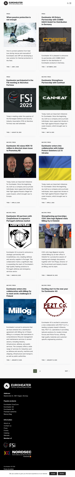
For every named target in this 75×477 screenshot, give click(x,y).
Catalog (6, 433)
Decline (62, 473)
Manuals (6, 435)
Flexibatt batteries (10, 412)
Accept (53, 473)
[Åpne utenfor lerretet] (70, 3)
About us (7, 423)
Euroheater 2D (9, 407)
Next (66, 371)
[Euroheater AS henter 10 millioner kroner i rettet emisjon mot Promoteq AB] (20, 166)
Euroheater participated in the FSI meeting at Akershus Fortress (19, 82)
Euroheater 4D (9, 409)
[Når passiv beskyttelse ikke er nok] (20, 35)
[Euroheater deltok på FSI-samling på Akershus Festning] (20, 100)
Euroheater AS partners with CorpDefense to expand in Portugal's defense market (19, 218)
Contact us (7, 426)
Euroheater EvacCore (11, 404)
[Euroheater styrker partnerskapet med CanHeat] (55, 98)
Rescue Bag (8, 414)
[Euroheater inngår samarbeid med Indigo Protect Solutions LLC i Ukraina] (55, 168)
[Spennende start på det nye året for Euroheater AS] (55, 306)
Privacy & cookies (9, 469)
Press (8, 13)
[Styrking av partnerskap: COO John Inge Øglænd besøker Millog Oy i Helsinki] (55, 236)
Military (44, 77)
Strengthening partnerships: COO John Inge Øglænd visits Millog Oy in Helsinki (55, 218)
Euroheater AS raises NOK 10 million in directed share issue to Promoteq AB (19, 148)
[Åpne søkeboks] (68, 3)
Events (6, 430)
